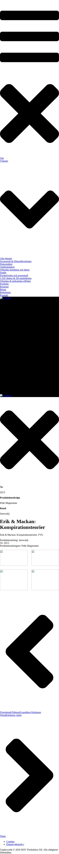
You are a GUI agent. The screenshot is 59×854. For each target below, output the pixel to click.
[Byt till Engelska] (6, 395)
